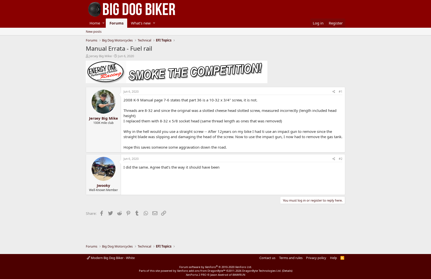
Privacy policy (316, 258)
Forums (116, 22)
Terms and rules (291, 258)
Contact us (267, 258)
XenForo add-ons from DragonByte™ (201, 271)
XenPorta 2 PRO (196, 275)
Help (333, 258)
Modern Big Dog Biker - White (112, 258)
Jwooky (103, 185)
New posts (94, 31)
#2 (340, 159)
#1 (340, 91)
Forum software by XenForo (215, 267)
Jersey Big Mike (100, 56)
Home (95, 22)
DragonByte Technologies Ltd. (261, 271)
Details (287, 271)
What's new (141, 22)
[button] (103, 23)
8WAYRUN (238, 275)
